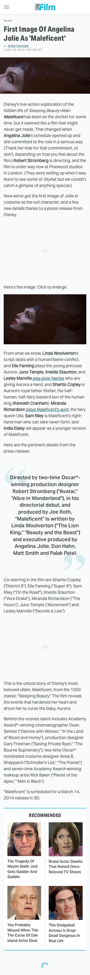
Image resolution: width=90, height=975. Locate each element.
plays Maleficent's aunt (47, 409)
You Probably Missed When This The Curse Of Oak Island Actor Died (22, 932)
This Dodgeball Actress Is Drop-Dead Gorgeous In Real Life (64, 933)
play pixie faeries (48, 378)
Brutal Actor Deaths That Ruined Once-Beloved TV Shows (66, 866)
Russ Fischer (18, 46)
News (8, 20)
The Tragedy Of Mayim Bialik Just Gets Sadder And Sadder (22, 869)
